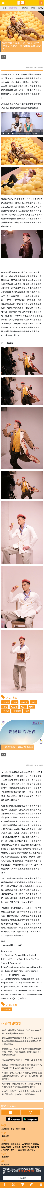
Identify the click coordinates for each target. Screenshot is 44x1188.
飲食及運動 (15, 1143)
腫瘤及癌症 (6, 1146)
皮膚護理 (22, 1149)
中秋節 (6, 711)
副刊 (40, 8)
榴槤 (5, 706)
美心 (32, 706)
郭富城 (6, 702)
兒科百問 (35, 1146)
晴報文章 (17, 711)
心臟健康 (16, 1146)
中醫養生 (35, 1143)
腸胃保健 (26, 1146)
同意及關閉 (22, 1178)
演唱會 (24, 702)
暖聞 (23, 1128)
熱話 (18, 1128)
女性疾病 (5, 1149)
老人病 (13, 1149)
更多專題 (31, 1149)
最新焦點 (5, 1128)
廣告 (34, 702)
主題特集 (24, 8)
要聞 (13, 1128)
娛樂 (3, 57)
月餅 (15, 702)
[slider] (21, 133)
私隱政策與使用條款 (26, 1171)
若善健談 (7, 1009)
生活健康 (26, 1143)
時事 (33, 8)
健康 (4, 8)
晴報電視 (13, 8)
